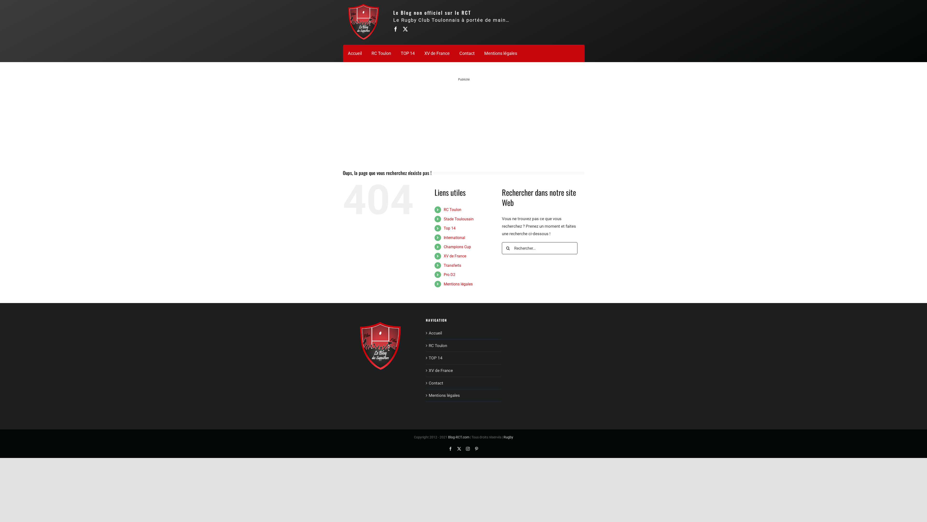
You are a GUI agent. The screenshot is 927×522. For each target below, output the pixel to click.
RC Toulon (452, 209)
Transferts (452, 265)
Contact (436, 383)
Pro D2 (449, 274)
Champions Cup (457, 247)
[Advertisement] (464, 115)
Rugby (508, 437)
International (454, 237)
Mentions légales (458, 284)
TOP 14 (435, 357)
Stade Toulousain (459, 219)
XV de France (455, 256)
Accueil (435, 333)
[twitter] (405, 29)
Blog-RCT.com (458, 437)
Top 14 (450, 228)
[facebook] (395, 29)
